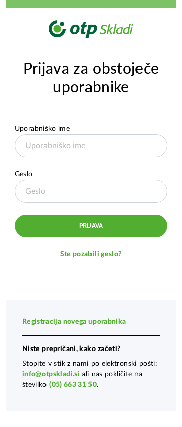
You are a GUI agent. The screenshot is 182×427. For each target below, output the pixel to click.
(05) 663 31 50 (73, 385)
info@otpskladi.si (51, 374)
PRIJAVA (91, 225)
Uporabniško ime (42, 128)
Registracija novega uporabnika (74, 321)
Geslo (24, 174)
